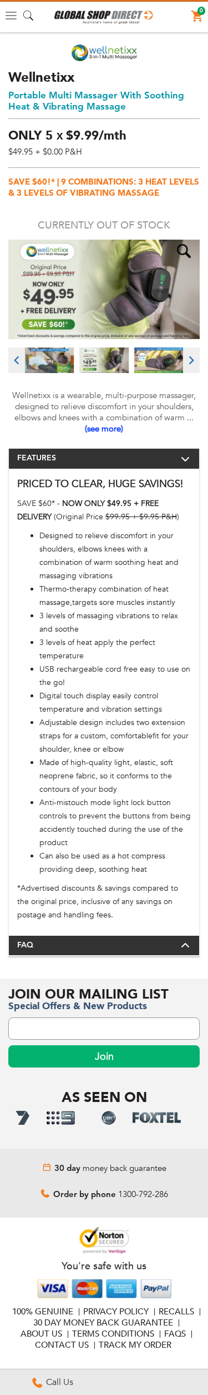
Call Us (58, 1382)
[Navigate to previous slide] (16, 360)
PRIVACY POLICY (116, 1311)
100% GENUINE (42, 1311)
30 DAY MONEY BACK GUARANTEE (103, 1322)
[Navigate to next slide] (191, 360)
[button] (104, 17)
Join (104, 1057)
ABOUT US (41, 1333)
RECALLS (176, 1311)
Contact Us (62, 1345)
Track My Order (135, 1345)
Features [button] (36, 458)
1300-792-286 (143, 1194)
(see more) (104, 428)
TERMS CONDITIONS (113, 1333)
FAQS (175, 1333)
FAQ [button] (25, 945)
